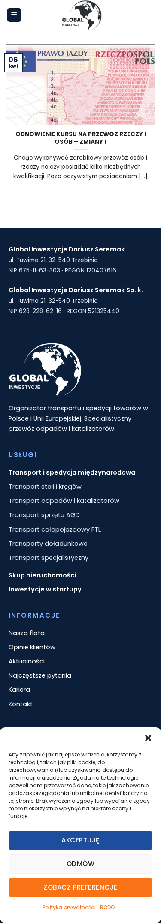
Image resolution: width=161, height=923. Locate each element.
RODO (107, 907)
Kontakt (21, 704)
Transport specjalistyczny (48, 557)
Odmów (80, 863)
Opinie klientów (32, 647)
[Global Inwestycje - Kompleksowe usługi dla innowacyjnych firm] (81, 15)
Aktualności (27, 661)
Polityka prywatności (69, 907)
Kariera (19, 689)
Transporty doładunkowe (48, 543)
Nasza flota (27, 633)
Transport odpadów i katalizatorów (64, 500)
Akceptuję (80, 840)
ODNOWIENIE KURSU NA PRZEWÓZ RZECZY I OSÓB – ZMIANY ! (80, 138)
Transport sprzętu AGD (44, 515)
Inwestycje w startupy (45, 589)
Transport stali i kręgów (45, 486)
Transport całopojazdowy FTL (55, 529)
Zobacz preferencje (80, 887)
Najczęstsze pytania (40, 675)
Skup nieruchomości (42, 575)
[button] (148, 738)
